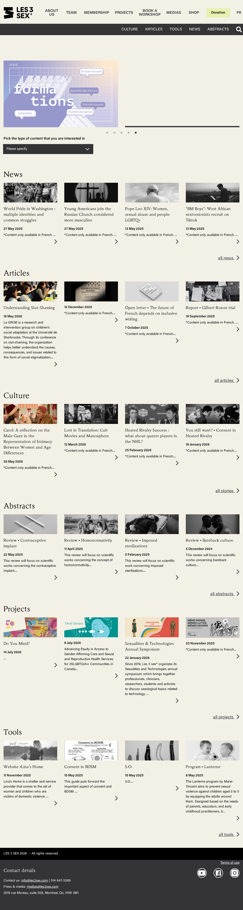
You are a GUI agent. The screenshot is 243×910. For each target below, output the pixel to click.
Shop (194, 13)
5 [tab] (135, 132)
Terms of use (229, 863)
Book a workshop (150, 13)
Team (71, 13)
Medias (173, 13)
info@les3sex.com (34, 880)
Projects (124, 13)
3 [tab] (121, 132)
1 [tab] (107, 132)
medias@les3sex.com (42, 887)
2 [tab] (114, 132)
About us (51, 13)
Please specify (16, 149)
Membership (96, 13)
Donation (218, 12)
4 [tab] (128, 132)
